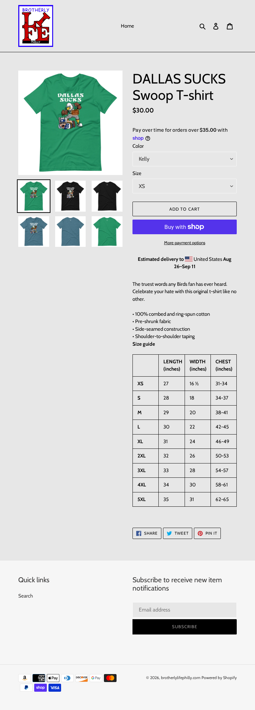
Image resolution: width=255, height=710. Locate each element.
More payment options (184, 242)
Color (138, 146)
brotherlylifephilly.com (181, 677)
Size (136, 173)
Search (25, 596)
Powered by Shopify (219, 677)
